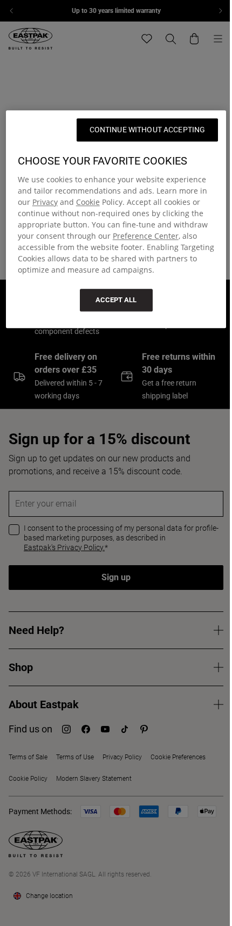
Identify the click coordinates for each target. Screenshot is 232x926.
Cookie (88, 202)
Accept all (116, 300)
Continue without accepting (148, 130)
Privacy (45, 202)
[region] (116, 220)
